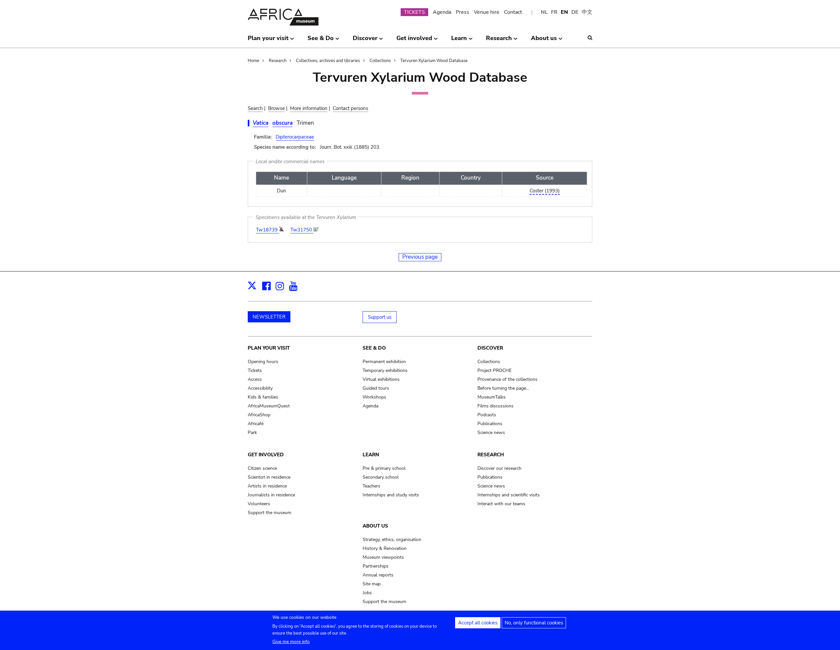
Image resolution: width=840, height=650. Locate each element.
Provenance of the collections (507, 379)
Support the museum (269, 512)
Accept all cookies (477, 622)
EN (564, 12)
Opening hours (263, 361)
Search (255, 108)
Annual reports (378, 575)
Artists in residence (267, 486)
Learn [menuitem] (459, 40)
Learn (371, 454)
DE (574, 12)
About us (375, 526)
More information (308, 108)
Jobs (367, 593)
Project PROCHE (494, 370)
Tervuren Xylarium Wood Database (434, 61)
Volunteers (259, 504)
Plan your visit (269, 348)
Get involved (266, 454)
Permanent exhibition (384, 361)
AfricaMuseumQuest (269, 406)
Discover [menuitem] (365, 40)
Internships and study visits (391, 495)
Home (253, 61)
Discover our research (499, 468)
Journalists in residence (271, 495)
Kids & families (263, 397)
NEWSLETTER (269, 317)
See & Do (374, 348)
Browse (276, 108)
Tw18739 (267, 230)
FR (554, 12)
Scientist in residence (269, 477)
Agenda (442, 12)
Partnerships (375, 566)
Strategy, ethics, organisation (392, 539)
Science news (491, 432)
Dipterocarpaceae (295, 137)
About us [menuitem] (544, 40)
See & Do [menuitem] (320, 40)
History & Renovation (385, 548)
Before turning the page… (503, 388)
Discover (490, 348)
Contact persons (350, 108)
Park (252, 432)
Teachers (371, 486)
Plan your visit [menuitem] (268, 40)
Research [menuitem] (499, 40)
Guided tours (376, 388)
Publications (489, 424)
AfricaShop (259, 415)
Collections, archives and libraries (328, 61)
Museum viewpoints (383, 557)
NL (544, 12)
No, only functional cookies (534, 622)
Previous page (420, 257)
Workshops (374, 397)
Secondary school (381, 477)
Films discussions (495, 406)
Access (255, 379)
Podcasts (486, 415)
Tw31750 (301, 230)
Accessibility (260, 388)
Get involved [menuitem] (414, 40)
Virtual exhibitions (381, 379)
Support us (379, 317)
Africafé (255, 424)
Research (277, 61)
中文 (587, 12)
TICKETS (414, 12)
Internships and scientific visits (508, 495)
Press (462, 12)
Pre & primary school (384, 468)
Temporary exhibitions (385, 370)
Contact (513, 12)
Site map (372, 584)
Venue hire (486, 12)
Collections (380, 61)
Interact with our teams (501, 504)
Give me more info (291, 641)
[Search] (590, 37)
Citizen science (262, 468)
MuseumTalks (491, 397)
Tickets (255, 370)
